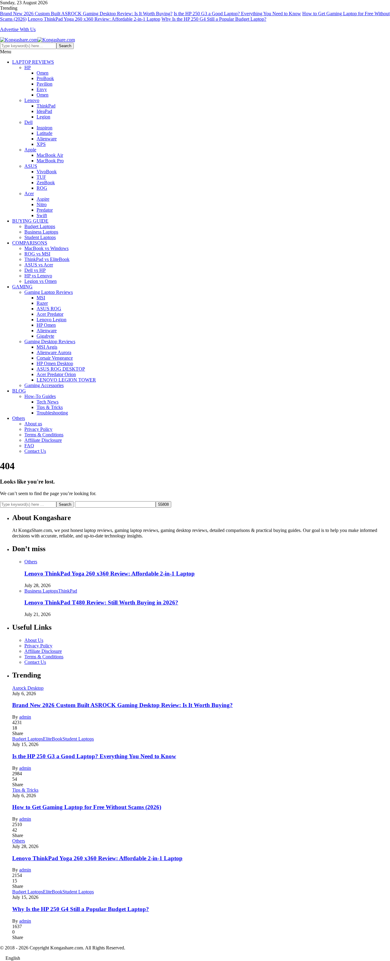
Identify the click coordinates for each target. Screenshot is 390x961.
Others (18, 418)
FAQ (29, 445)
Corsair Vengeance (55, 358)
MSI (41, 297)
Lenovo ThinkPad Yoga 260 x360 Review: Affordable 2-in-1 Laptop (94, 19)
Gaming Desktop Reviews (49, 341)
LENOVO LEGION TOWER (66, 379)
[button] (195, 958)
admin (25, 717)
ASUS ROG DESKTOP (61, 368)
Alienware (47, 138)
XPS (41, 144)
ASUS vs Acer (38, 264)
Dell (28, 122)
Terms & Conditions (43, 434)
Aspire (43, 199)
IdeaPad (44, 111)
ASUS (30, 166)
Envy (42, 89)
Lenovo (31, 100)
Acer (29, 193)
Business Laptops (41, 231)
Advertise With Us (18, 29)
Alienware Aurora (54, 352)
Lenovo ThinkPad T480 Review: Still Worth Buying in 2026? (101, 602)
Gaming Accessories (44, 385)
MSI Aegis (47, 347)
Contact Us (35, 451)
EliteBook (52, 738)
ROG (42, 188)
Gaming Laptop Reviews (48, 292)
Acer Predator (50, 314)
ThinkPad (46, 105)
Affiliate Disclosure (43, 440)
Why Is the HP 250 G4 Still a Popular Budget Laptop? (213, 19)
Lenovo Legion (51, 319)
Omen (42, 73)
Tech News (47, 401)
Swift (42, 215)
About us (33, 423)
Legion (43, 116)
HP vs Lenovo (38, 275)
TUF (41, 177)
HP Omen (46, 325)
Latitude (44, 133)
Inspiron (44, 127)
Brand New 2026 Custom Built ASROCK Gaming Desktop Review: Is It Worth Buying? (86, 13)
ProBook (45, 78)
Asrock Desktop (28, 688)
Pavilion (44, 83)
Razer (42, 303)
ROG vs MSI (37, 253)
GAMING (22, 286)
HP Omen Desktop (55, 363)
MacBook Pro (50, 160)
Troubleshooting (52, 412)
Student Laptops (40, 237)
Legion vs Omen (40, 281)
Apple (30, 149)
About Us (33, 640)
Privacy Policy (38, 429)
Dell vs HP (35, 270)
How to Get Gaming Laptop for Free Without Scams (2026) (86, 807)
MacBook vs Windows (46, 248)
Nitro (42, 204)
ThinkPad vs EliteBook (46, 259)
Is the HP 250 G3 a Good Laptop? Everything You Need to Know (237, 13)
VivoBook (47, 171)
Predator (45, 210)
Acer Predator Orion (56, 374)
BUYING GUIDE (30, 221)
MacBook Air (50, 155)
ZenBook (46, 182)
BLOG (19, 390)
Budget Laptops (39, 226)
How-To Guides (40, 396)
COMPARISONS (29, 242)
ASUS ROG (49, 308)
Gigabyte (45, 336)
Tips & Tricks (50, 407)
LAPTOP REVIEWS (33, 62)
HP (27, 67)
